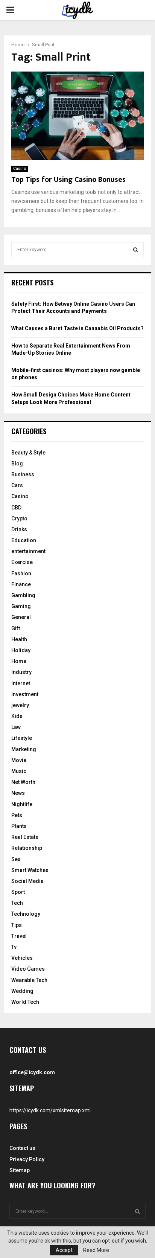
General (21, 617)
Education (23, 540)
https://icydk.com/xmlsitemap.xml (50, 1110)
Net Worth (23, 782)
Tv (14, 947)
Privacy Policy (26, 1159)
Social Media (27, 881)
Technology (25, 914)
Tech (17, 903)
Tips (16, 925)
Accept (64, 1250)
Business (22, 474)
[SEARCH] (136, 249)
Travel (19, 936)
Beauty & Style (28, 453)
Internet (20, 683)
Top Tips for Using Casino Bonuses (68, 179)
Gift (15, 628)
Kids (17, 716)
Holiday (20, 650)
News (18, 793)
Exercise (22, 562)
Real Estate (24, 837)
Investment (24, 694)
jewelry (20, 705)
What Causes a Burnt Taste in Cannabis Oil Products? (77, 328)
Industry (21, 672)
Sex (15, 859)
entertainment (28, 551)
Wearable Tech (29, 980)
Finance (21, 584)
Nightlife (21, 804)
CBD (16, 508)
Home (18, 661)
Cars (17, 485)
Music (18, 771)
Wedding (22, 991)
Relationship (26, 848)
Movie (18, 760)
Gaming (21, 606)
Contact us (22, 1148)
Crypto (19, 518)
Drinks (19, 529)
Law (16, 727)
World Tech (25, 1002)
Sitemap (19, 1170)
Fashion (21, 573)
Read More (96, 1250)
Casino (19, 168)
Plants (19, 826)
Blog (17, 464)
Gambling (23, 595)
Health (19, 639)
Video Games (28, 969)
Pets (16, 815)
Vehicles (22, 958)
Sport (18, 892)
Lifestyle (21, 738)
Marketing (23, 749)
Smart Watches (30, 870)
